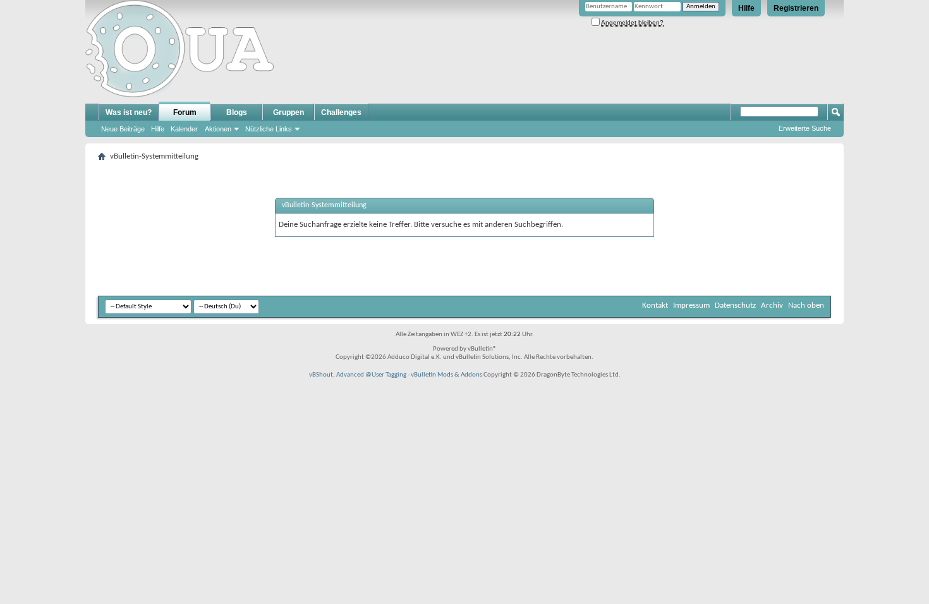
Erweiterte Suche (805, 128)
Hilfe (746, 8)
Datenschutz (735, 305)
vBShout (321, 374)
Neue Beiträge (123, 129)
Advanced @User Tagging (371, 374)
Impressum (691, 305)
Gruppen (288, 112)
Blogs (236, 112)
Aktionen (218, 129)
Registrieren (796, 8)
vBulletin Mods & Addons (446, 374)
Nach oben (806, 305)
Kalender (184, 129)
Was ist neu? (129, 112)
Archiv (772, 305)
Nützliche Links (268, 129)
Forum (185, 112)
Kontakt (655, 305)
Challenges (341, 112)
